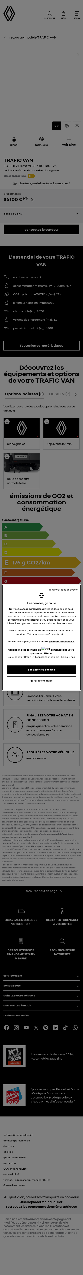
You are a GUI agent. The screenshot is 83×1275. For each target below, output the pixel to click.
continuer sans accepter (63, 589)
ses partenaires (33, 608)
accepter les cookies (41, 669)
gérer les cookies (41, 680)
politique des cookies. (61, 641)
